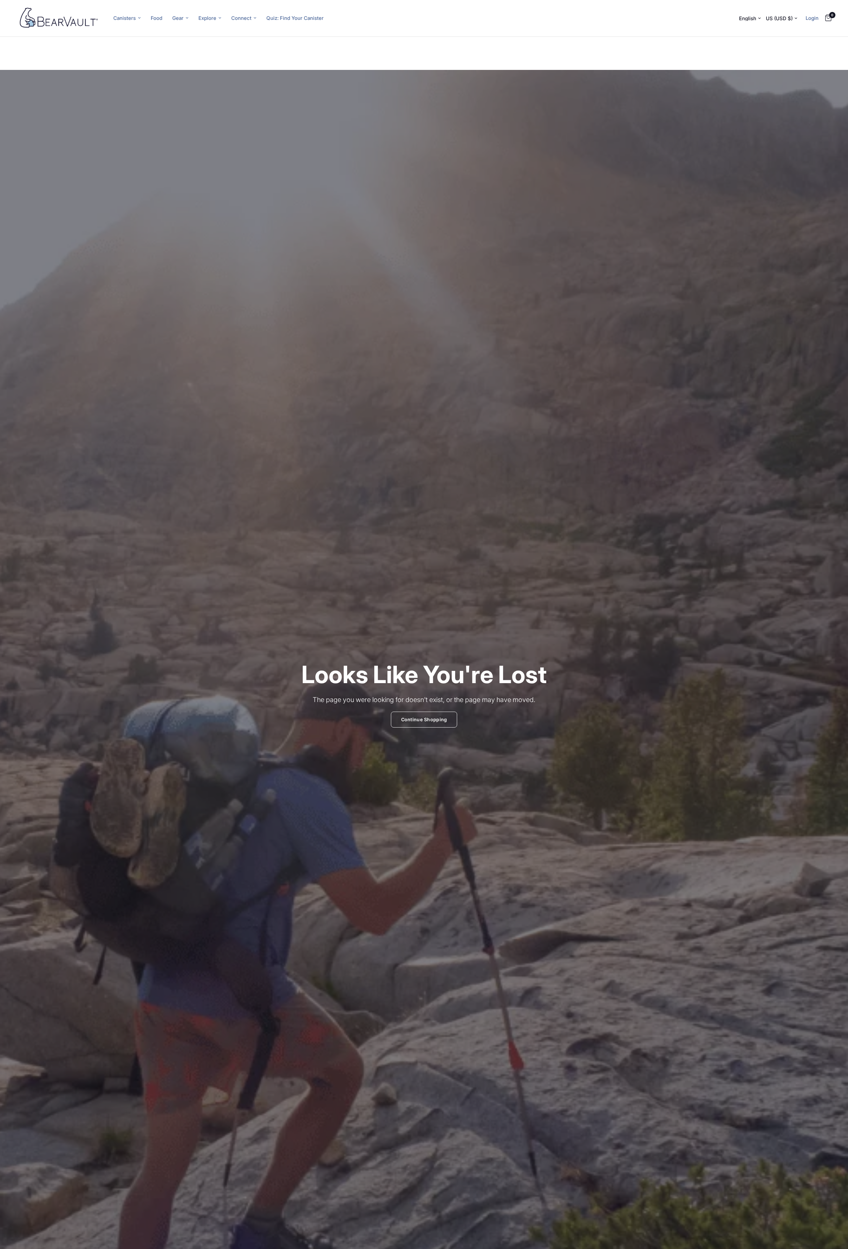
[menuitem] (127, 18)
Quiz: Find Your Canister (295, 18)
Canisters (124, 18)
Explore (207, 18)
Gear (178, 18)
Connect (241, 18)
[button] (424, 720)
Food (156, 18)
